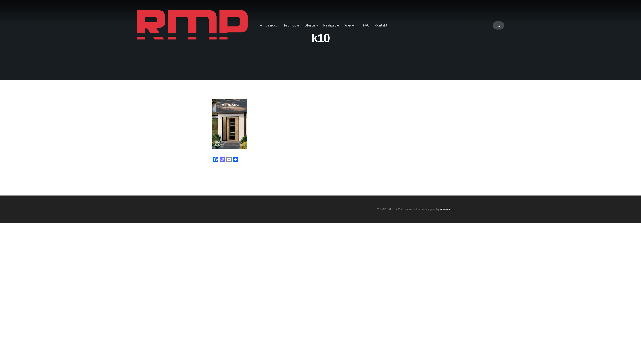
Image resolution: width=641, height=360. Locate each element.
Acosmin (445, 209)
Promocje (291, 25)
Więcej (349, 25)
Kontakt (381, 25)
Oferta (309, 25)
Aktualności (269, 25)
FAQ (366, 25)
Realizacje (331, 25)
